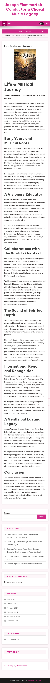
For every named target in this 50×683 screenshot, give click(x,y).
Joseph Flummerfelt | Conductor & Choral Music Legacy (25, 9)
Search (7, 513)
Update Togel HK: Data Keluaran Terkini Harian (24, 564)
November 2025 (13, 617)
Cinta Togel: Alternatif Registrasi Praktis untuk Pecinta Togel (24, 543)
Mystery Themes (34, 680)
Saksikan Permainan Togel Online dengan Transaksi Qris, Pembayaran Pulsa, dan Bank (24, 550)
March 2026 (11, 604)
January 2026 (12, 612)
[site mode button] (41, 23)
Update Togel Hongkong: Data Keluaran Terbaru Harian (25, 557)
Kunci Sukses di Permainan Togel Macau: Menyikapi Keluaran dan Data (25, 36)
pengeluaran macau (20, 666)
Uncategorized (13, 639)
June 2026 (11, 599)
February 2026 (12, 608)
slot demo (8, 666)
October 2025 (12, 621)
